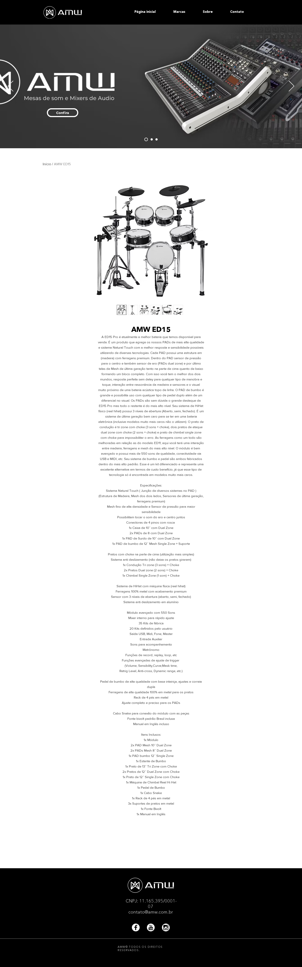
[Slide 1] (156, 139)
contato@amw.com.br (150, 912)
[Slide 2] (151, 139)
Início (47, 164)
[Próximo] (291, 86)
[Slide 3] (145, 139)
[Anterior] (10, 86)
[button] (184, 12)
